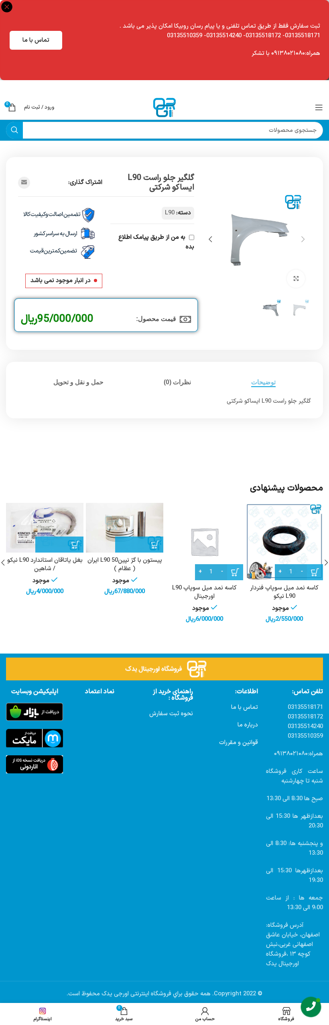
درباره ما (248, 725)
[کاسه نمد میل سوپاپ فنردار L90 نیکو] (284, 541)
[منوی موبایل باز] (319, 107)
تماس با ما (35, 40)
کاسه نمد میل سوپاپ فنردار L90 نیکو (284, 592)
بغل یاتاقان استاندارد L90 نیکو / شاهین (45, 564)
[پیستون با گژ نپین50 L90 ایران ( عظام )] (124, 528)
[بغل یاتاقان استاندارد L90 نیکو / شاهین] (44, 528)
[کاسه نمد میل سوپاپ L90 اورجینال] (204, 541)
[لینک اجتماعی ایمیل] (24, 183)
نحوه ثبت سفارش (171, 713)
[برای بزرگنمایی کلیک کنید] (296, 279)
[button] (303, 239)
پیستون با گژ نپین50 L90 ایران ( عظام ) (124, 564)
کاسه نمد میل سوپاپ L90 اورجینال (204, 592)
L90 (170, 213)
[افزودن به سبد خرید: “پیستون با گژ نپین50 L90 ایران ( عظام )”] (139, 545)
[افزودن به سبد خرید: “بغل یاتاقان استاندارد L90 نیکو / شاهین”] (59, 545)
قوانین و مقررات (238, 742)
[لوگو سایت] (164, 107)
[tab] (263, 382)
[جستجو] (14, 130)
